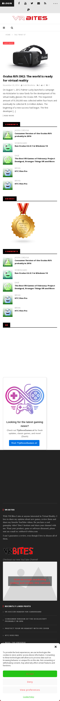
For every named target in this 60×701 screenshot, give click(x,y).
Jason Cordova (22, 130)
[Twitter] (32, 3)
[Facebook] (19, 3)
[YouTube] (25, 3)
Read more (9, 115)
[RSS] (45, 3)
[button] (55, 646)
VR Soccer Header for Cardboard (23, 612)
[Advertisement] (30, 351)
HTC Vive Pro (21, 171)
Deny (30, 681)
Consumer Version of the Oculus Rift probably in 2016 (26, 620)
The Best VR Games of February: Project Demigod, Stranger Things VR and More (35, 160)
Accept (30, 673)
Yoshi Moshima (29, 85)
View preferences (30, 689)
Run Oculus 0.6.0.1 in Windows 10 (31, 146)
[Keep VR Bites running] (28, 10)
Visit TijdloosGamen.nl (24, 443)
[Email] (38, 3)
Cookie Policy (28, 697)
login (8, 3)
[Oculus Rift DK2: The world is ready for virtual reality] (30, 57)
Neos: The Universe (15, 642)
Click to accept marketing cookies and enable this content (30, 581)
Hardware (9, 43)
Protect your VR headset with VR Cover (27, 628)
